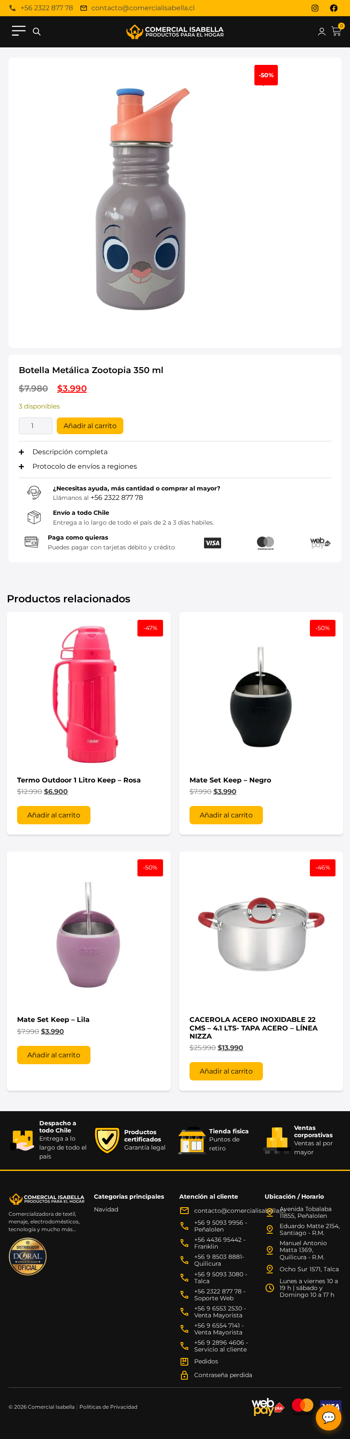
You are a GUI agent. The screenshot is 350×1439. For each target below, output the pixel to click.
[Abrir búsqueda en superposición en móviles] (36, 32)
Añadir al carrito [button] (53, 815)
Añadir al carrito (90, 426)
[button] (19, 31)
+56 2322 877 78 (116, 497)
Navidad (106, 1209)
